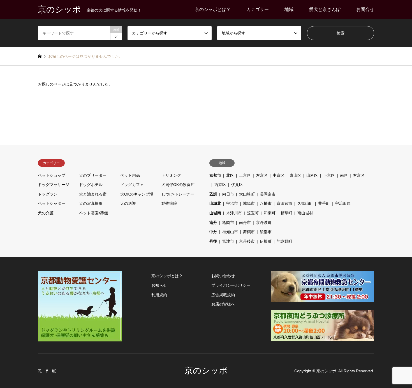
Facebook (47, 371)
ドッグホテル (91, 184)
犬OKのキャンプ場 (136, 194)
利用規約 (159, 295)
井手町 (324, 203)
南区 (344, 175)
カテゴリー (257, 9)
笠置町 (253, 213)
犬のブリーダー (93, 175)
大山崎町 (247, 194)
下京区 (329, 175)
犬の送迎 (128, 203)
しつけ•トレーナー (177, 194)
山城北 (215, 203)
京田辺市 (284, 203)
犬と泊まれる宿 (93, 194)
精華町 (286, 213)
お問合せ (365, 9)
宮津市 (228, 241)
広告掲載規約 (223, 295)
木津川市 (234, 213)
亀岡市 (228, 222)
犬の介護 (46, 213)
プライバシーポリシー (231, 285)
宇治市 (232, 203)
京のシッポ (206, 370)
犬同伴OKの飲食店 (178, 184)
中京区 (278, 175)
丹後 (213, 241)
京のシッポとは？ (213, 9)
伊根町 (266, 241)
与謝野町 (284, 241)
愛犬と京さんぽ (325, 9)
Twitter (40, 371)
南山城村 (305, 213)
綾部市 (266, 231)
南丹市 (245, 222)
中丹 (213, 231)
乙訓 (213, 194)
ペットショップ (51, 175)
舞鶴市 (249, 231)
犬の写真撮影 (91, 203)
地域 (288, 9)
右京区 (359, 175)
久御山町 (305, 203)
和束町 (270, 213)
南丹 (213, 222)
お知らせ (159, 285)
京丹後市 (247, 241)
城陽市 (249, 203)
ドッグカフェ (132, 184)
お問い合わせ (223, 276)
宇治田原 (343, 203)
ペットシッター (51, 203)
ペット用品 (130, 175)
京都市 (215, 175)
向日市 (228, 194)
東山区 (295, 175)
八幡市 (266, 203)
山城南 (215, 213)
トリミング (171, 175)
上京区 (245, 175)
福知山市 (230, 231)
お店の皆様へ (223, 304)
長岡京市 (268, 194)
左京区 (262, 175)
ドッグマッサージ (53, 184)
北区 (230, 175)
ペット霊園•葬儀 (93, 213)
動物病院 (169, 203)
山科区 (312, 175)
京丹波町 (264, 222)
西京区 (220, 184)
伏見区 (237, 184)
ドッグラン (47, 194)
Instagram (54, 371)
